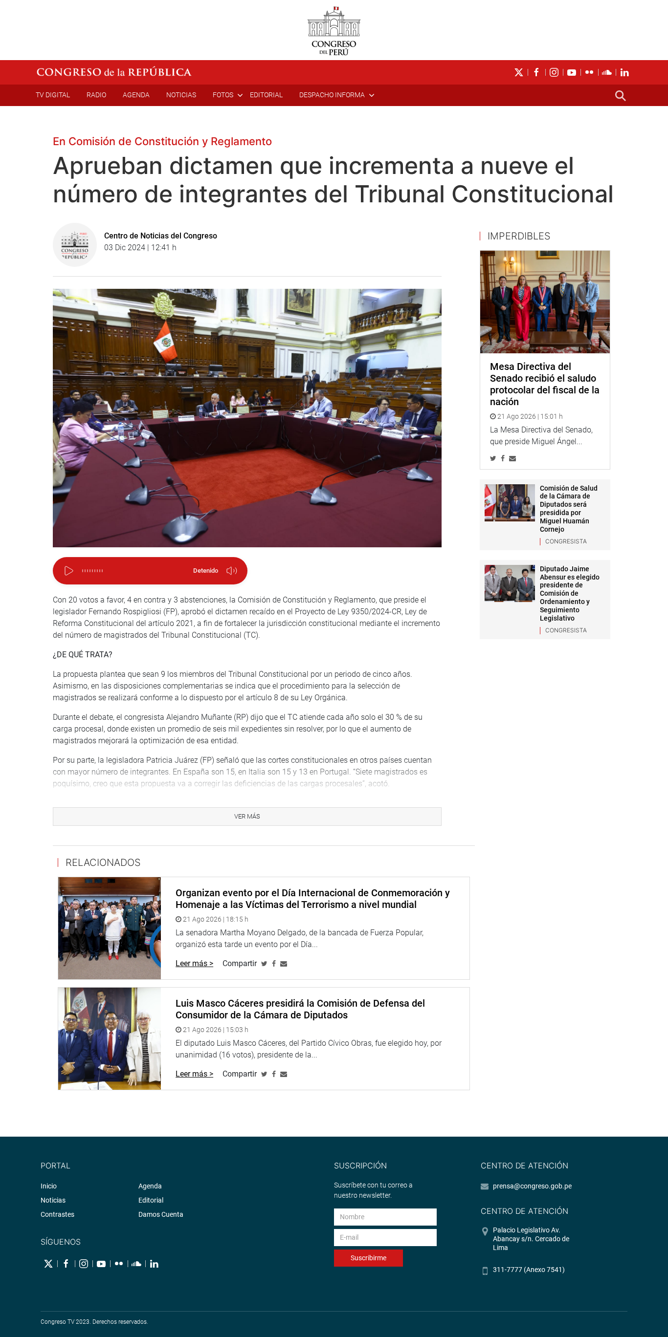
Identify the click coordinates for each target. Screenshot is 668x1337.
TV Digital (53, 95)
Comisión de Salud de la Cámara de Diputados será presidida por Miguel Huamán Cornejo (569, 508)
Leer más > (194, 963)
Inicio (49, 1186)
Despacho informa (332, 95)
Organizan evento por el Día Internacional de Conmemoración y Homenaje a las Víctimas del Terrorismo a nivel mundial (313, 898)
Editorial (266, 95)
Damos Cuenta (160, 1214)
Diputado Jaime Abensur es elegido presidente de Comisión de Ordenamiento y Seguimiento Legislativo (570, 593)
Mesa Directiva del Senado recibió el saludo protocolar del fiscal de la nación (545, 384)
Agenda (136, 95)
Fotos (223, 95)
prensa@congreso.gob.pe (532, 1186)
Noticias (181, 95)
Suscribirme (368, 1258)
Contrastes (57, 1214)
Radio (96, 95)
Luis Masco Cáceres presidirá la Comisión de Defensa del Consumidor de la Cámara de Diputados (300, 1009)
